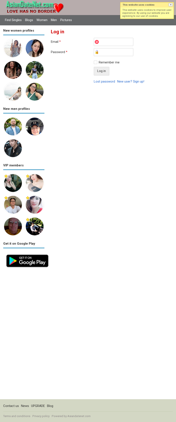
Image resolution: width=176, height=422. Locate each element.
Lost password (104, 81)
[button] (170, 4)
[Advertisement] (23, 334)
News (25, 406)
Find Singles (13, 20)
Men (54, 20)
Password (59, 52)
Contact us (11, 406)
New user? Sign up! (130, 81)
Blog (50, 406)
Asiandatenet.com (79, 416)
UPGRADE (38, 406)
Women (41, 20)
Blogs (29, 20)
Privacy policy (41, 416)
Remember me (109, 62)
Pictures (66, 20)
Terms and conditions (16, 416)
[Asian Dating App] (27, 254)
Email (56, 42)
